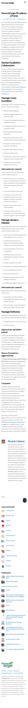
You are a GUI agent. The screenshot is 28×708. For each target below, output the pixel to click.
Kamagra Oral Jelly (11, 555)
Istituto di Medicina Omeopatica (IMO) (15, 577)
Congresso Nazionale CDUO (9, 586)
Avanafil (8, 525)
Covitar (8, 590)
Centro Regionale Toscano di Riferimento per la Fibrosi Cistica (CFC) (15, 629)
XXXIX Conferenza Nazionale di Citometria (15, 601)
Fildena (8, 520)
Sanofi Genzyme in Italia (12, 639)
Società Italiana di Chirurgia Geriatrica (14, 623)
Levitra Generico (10, 535)
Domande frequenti (6, 673)
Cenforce (8, 530)
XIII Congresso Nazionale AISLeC (15, 634)
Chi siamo (10, 671)
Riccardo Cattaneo (9, 19)
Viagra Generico (10, 540)
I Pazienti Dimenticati (12, 581)
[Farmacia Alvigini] (7, 667)
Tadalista (8, 560)
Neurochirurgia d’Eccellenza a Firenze (13, 14)
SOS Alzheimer (10, 610)
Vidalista (8, 550)
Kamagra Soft (10, 515)
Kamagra (8, 565)
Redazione (16, 671)
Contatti (3, 671)
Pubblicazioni (21, 19)
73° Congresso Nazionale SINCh (15, 649)
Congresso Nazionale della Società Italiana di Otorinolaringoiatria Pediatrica (15, 616)
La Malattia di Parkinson (13, 644)
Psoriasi (8, 605)
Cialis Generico (10, 545)
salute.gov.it (5, 94)
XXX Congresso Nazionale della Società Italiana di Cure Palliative (15, 595)
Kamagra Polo (10, 510)
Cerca (3, 497)
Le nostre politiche (18, 673)
